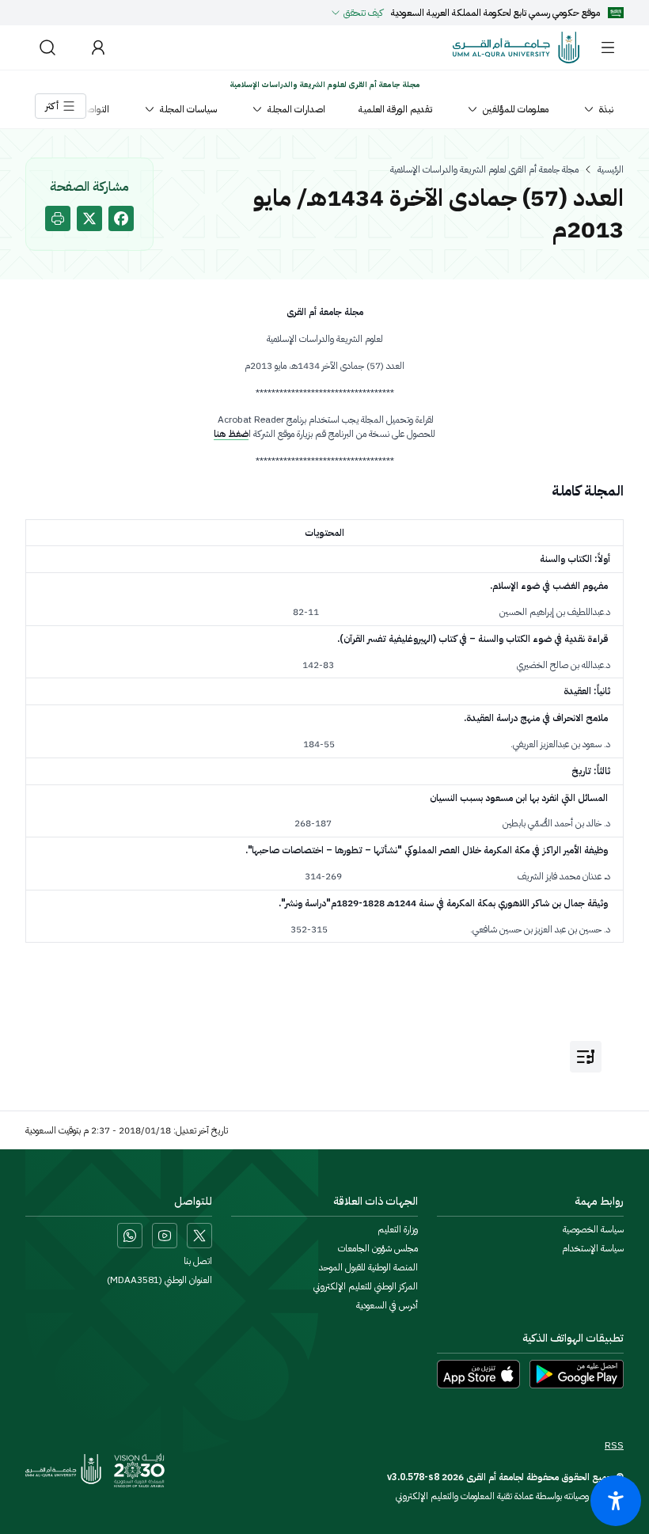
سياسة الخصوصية (593, 1229)
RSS (614, 1445)
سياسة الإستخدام (593, 1248)
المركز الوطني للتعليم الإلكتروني (365, 1286)
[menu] (608, 47)
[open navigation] (586, 1057)
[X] (199, 1235)
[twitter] (89, 218)
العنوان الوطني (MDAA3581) (159, 1280)
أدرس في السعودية (387, 1305)
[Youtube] (164, 1235)
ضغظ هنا (231, 434)
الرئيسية (611, 169)
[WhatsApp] (129, 1235)
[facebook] (121, 218)
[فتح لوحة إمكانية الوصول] (615, 1500)
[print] (57, 218)
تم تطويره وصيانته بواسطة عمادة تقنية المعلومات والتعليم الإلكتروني (510, 1496)
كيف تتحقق (363, 12)
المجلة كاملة (588, 490)
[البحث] (47, 47)
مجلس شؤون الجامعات (378, 1248)
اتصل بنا (198, 1261)
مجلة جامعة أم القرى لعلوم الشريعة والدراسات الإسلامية (484, 169)
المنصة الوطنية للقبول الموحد (368, 1267)
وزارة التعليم (398, 1229)
